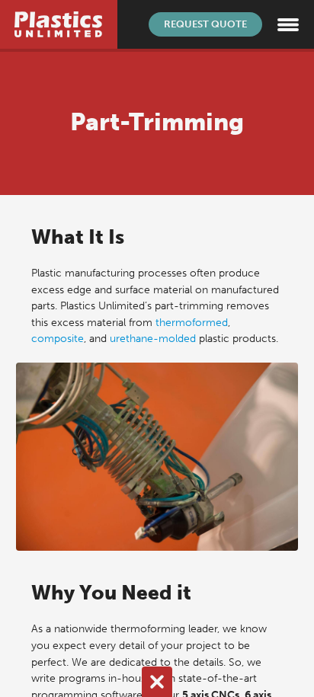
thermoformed (191, 322)
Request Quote (205, 24)
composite (57, 338)
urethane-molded (153, 338)
